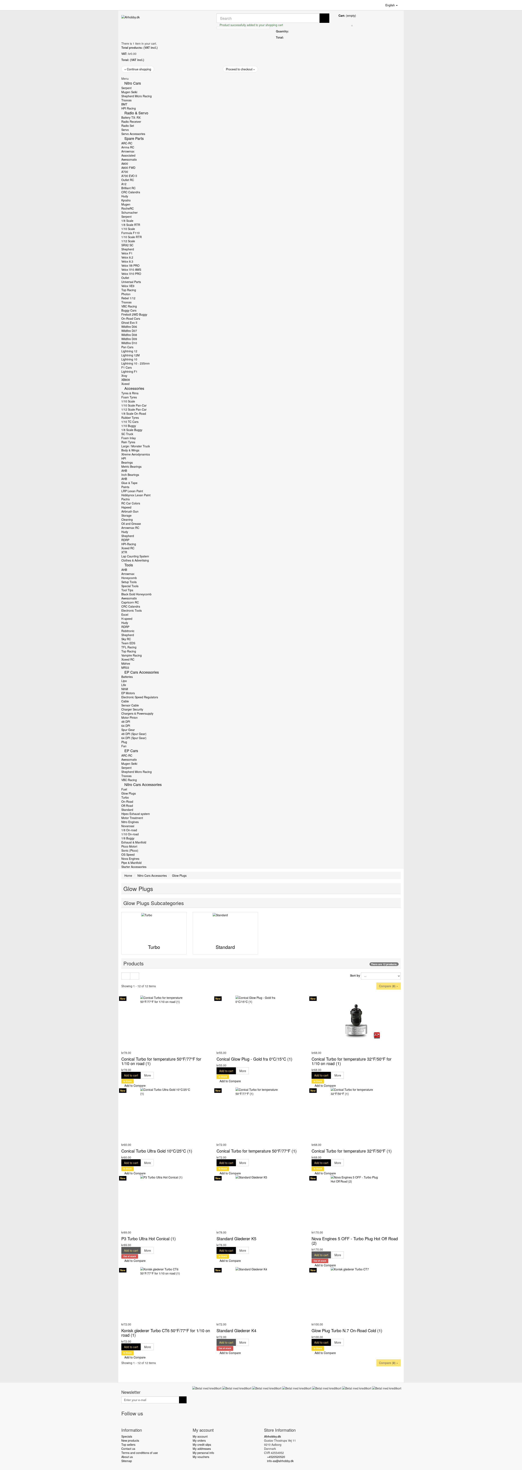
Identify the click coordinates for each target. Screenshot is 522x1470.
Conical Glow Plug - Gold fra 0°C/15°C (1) (254, 1059)
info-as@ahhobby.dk (280, 1461)
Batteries (127, 677)
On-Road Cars (130, 318)
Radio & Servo (136, 112)
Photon (125, 294)
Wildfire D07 (129, 331)
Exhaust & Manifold (133, 842)
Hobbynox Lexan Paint (135, 495)
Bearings (127, 462)
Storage (126, 515)
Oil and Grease (131, 524)
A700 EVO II (129, 176)
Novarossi (127, 826)
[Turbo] (154, 925)
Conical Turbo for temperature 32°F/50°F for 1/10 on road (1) (352, 1061)
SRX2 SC (127, 245)
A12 (123, 184)
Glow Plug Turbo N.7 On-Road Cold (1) (347, 1330)
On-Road (127, 801)
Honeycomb (129, 578)
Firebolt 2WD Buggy (134, 314)
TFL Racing (128, 647)
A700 (124, 172)
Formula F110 (130, 233)
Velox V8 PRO (130, 265)
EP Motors (128, 693)
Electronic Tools (131, 610)
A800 (124, 163)
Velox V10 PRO (131, 274)
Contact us (128, 1449)
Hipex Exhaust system (135, 814)
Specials (126, 1436)
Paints (125, 487)
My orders (199, 1440)
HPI (123, 458)
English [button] (390, 5)
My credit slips (202, 1444)
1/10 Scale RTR (131, 237)
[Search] (324, 18)
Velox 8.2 (127, 257)
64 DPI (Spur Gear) (133, 738)
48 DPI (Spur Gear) (133, 734)
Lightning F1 (129, 371)
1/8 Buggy (127, 838)
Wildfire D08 (129, 335)
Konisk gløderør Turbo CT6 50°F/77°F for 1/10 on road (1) (165, 1332)
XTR (124, 552)
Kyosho (126, 200)
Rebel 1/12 (128, 298)
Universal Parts (131, 282)
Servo (125, 130)
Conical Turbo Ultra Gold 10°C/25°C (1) (156, 1151)
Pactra (125, 499)
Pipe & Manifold (131, 863)
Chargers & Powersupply (137, 713)
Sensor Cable (130, 705)
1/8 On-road (129, 830)
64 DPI (125, 726)
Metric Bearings (131, 466)
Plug (124, 742)
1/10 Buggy (128, 426)
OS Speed (128, 854)
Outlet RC (127, 180)
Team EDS (128, 643)
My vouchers (201, 1457)
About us (127, 1457)
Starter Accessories (133, 867)
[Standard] (225, 925)
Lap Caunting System (135, 556)
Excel (124, 614)
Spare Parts (134, 138)
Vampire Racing (131, 655)
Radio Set (127, 126)
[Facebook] (125, 1421)
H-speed (126, 619)
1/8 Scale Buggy (131, 430)
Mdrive (125, 663)
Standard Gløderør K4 (236, 1330)
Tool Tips (127, 590)
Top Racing (128, 290)
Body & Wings (130, 450)
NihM (124, 689)
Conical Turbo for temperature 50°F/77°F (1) (257, 1151)
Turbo (125, 797)
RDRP (125, 540)
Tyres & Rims (129, 393)
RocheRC (127, 208)
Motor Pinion (129, 717)
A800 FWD (128, 168)
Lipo (124, 681)
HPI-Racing (128, 544)
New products (130, 1440)
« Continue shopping (137, 69)
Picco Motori (129, 846)
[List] (134, 976)
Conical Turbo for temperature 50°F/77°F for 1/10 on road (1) (161, 1061)
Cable (125, 701)
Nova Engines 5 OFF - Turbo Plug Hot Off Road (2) (355, 1241)
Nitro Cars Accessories (143, 784)
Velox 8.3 (127, 261)
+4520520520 (276, 1457)
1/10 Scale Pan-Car (134, 405)
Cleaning (127, 519)
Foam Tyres (129, 397)
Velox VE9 (127, 286)
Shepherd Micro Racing (136, 96)
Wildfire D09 (129, 339)
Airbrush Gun (129, 511)
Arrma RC (127, 147)
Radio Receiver (131, 121)
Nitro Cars (132, 83)
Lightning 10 (129, 359)
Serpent (126, 88)
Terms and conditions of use (139, 1453)
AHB (124, 471)
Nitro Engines (130, 822)
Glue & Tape (129, 483)
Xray (124, 376)
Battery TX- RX (130, 117)
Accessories (134, 388)
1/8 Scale (127, 221)
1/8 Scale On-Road (133, 413)
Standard (127, 810)
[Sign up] (183, 1399)
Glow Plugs (128, 793)
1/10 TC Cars (129, 422)
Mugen (125, 204)
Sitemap (126, 1461)
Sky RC (126, 639)
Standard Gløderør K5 (236, 1238)
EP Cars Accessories (141, 672)
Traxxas (126, 100)
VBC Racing (129, 306)
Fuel (124, 789)
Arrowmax (127, 151)
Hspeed (126, 507)
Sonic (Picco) (129, 850)
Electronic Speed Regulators (139, 697)
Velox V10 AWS (131, 269)
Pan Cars (127, 347)
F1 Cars (126, 367)
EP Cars (131, 750)
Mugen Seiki (129, 92)
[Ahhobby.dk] (165, 22)
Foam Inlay (128, 438)
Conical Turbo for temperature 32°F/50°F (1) (352, 1151)
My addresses (202, 1449)
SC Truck (127, 434)
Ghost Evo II (129, 323)
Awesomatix (129, 159)
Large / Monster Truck (135, 446)
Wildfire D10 (129, 343)
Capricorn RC (130, 602)
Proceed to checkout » (240, 69)
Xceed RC (127, 548)
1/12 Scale (128, 241)
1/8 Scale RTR (130, 225)
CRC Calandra (130, 192)
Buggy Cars (128, 310)
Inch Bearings (130, 475)
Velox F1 (127, 253)
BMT (124, 104)
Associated (128, 155)
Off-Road (127, 806)
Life (123, 685)
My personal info (203, 1453)
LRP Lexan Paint (132, 491)
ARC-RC (126, 143)
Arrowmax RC (130, 528)
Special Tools (129, 586)
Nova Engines (130, 859)
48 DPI (125, 722)
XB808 (125, 380)
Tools (128, 564)
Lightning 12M (130, 355)
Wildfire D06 (129, 327)
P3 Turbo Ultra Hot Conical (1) (148, 1238)
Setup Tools (129, 582)
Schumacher (129, 212)
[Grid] (125, 976)
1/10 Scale (128, 229)
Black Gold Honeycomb (136, 594)
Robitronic (127, 631)
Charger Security (132, 709)
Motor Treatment (132, 818)
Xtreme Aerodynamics (135, 454)
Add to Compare (135, 1085)
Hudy (124, 196)
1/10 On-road (130, 834)
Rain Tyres (128, 442)
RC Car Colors (130, 503)
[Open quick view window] (122, 1049)
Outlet (125, 278)
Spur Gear (128, 730)
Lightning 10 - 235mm (135, 363)
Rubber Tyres (130, 418)
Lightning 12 (129, 351)
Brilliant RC (128, 188)
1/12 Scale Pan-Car (134, 409)
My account (200, 1436)
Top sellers (128, 1444)
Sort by (355, 975)
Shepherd (127, 249)
